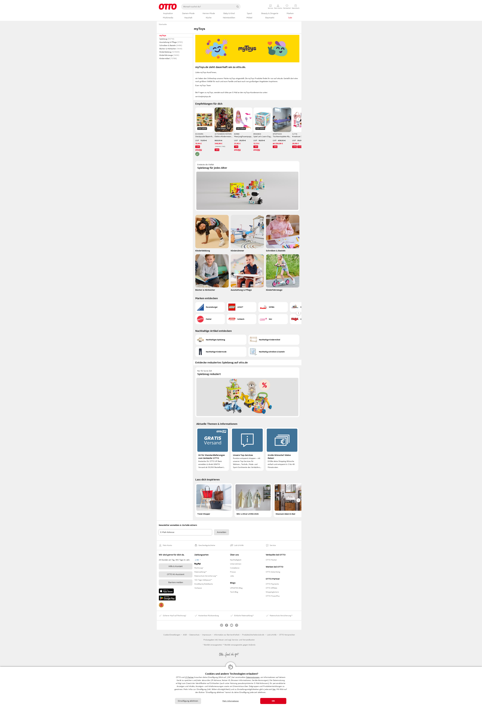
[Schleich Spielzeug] (241, 319)
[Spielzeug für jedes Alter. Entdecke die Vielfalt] (247, 186)
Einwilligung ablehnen (188, 701)
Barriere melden (175, 582)
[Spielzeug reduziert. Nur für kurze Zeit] (247, 392)
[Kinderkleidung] (212, 234)
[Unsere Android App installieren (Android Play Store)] (167, 597)
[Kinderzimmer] (247, 234)
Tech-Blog (234, 592)
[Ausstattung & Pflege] (247, 273)
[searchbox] (208, 7)
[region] (241, 687)
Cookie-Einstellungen (171, 635)
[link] (161, 605)
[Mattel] (210, 319)
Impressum (206, 635)
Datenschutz (194, 635)
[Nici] (273, 319)
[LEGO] (241, 307)
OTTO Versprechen (287, 635)
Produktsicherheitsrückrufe (253, 635)
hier (274, 689)
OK (273, 701)
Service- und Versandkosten (243, 640)
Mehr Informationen (230, 701)
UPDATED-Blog (236, 588)
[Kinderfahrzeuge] (282, 273)
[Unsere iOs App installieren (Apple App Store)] (166, 590)
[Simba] (273, 307)
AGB (185, 635)
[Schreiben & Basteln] (282, 234)
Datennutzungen (252, 677)
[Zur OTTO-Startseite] (168, 7)
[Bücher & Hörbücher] (212, 273)
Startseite (163, 24)
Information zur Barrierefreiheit (226, 635)
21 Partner (189, 677)
